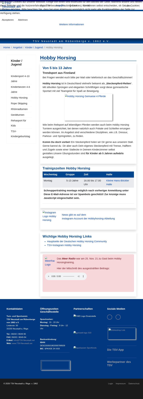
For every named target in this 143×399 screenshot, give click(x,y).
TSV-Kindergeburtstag (20, 134)
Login (110, 383)
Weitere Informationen (71, 24)
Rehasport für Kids (18, 123)
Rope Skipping (19, 103)
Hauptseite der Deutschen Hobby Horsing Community (77, 241)
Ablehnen (23, 20)
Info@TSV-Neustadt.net (24, 340)
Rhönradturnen (19, 109)
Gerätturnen (17, 114)
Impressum (121, 383)
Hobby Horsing (19, 97)
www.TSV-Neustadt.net (22, 343)
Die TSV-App (115, 349)
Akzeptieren (8, 20)
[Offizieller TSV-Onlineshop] (121, 334)
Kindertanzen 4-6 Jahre (20, 89)
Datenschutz (134, 383)
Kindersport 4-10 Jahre (20, 79)
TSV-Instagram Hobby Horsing (64, 245)
